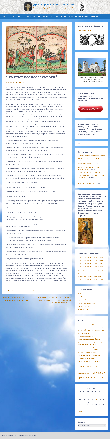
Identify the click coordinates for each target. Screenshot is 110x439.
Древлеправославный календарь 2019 (90, 257)
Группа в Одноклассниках (86, 303)
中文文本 (63, 16)
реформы (94, 358)
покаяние (24, 290)
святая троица (81, 363)
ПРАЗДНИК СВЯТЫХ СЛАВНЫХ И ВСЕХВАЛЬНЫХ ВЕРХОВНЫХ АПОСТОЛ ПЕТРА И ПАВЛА (91, 175)
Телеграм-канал (83, 309)
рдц (88, 358)
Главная (4, 16)
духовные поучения (100, 342)
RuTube (80, 294)
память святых (91, 353)
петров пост (97, 355)
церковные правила (85, 373)
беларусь (92, 324)
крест (90, 347)
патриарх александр (88, 355)
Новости (20, 16)
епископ (79, 344)
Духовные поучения (28, 288)
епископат (84, 344)
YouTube (80, 297)
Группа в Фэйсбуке (84, 306)
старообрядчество (82, 366)
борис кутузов (94, 327)
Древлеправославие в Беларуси (53, 4)
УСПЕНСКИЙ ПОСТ (84, 164)
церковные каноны (84, 369)
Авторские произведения (78, 16)
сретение (96, 363)
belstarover (20, 82)
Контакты (94, 16)
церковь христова (97, 377)
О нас (12, 16)
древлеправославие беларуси (90, 339)
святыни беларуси (90, 363)
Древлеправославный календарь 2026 (90, 279)
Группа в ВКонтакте (84, 300)
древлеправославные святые (85, 342)
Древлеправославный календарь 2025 (90, 276)
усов (88, 366)
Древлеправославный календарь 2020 (90, 260)
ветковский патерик (100, 330)
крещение (95, 347)
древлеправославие (85, 336)
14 (96, 399)
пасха (98, 353)
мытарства (18, 290)
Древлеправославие (33, 16)
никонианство (82, 350)
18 (84, 402)
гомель (89, 333)
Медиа (45, 16)
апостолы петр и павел (83, 324)
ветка (94, 330)
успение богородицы (95, 366)
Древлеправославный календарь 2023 (90, 270)
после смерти (31, 290)
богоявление (85, 327)
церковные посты (97, 369)
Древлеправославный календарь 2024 (90, 273)
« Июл (80, 412)
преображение (82, 358)
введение (102, 327)
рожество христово (96, 361)
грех (13, 290)
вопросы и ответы (82, 333)
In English (54, 16)
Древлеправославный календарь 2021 (90, 263)
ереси (89, 344)
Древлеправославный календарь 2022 (90, 266)
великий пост (84, 330)
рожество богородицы (85, 361)
